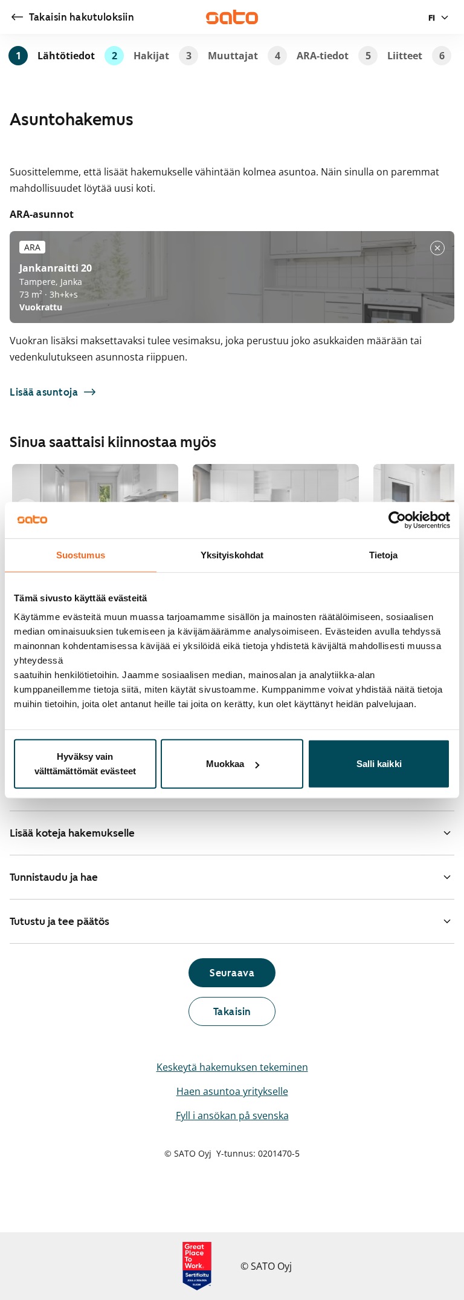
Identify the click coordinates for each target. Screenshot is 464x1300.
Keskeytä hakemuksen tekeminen (232, 1067)
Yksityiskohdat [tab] (232, 554)
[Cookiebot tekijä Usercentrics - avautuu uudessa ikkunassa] (397, 520)
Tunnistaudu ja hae (54, 877)
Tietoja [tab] (383, 554)
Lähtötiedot (55, 55)
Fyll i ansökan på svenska (232, 1115)
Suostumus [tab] (80, 554)
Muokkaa (225, 764)
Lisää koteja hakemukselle (72, 833)
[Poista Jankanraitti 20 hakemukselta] (437, 248)
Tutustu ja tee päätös (59, 921)
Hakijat (140, 55)
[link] (72, 17)
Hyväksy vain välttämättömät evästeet (85, 763)
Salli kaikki (379, 764)
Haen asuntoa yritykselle (232, 1091)
